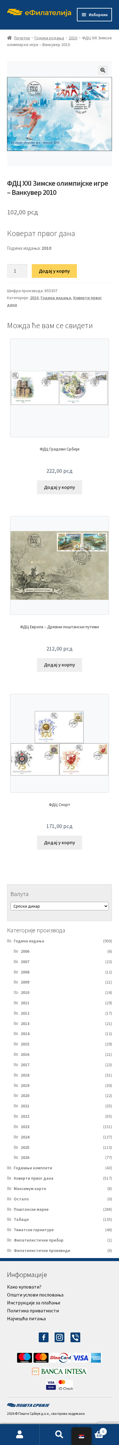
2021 (25, 1106)
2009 (25, 982)
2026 (25, 1157)
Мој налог (20, 1434)
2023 (25, 1126)
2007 (25, 961)
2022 (25, 1116)
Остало (21, 1199)
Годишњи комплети (33, 1168)
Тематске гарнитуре (34, 1229)
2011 (25, 1003)
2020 (25, 1095)
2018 (25, 1075)
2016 (25, 1054)
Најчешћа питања (26, 1318)
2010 (73, 38)
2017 (25, 1064)
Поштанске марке (31, 1209)
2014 (25, 1033)
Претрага (59, 1434)
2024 (25, 1137)
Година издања (49, 38)
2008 (25, 972)
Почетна (22, 38)
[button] (103, 70)
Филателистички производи (42, 1250)
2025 (25, 1147)
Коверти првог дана (33, 1178)
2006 (25, 951)
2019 (25, 1085)
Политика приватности (33, 1310)
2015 (25, 1044)
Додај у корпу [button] (59, 487)
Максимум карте (30, 1188)
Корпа (91, 1429)
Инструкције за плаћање (33, 1303)
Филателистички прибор (38, 1240)
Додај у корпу (54, 271)
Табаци (21, 1219)
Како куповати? (24, 1287)
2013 (25, 1023)
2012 (25, 1013)
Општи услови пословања (35, 1295)
